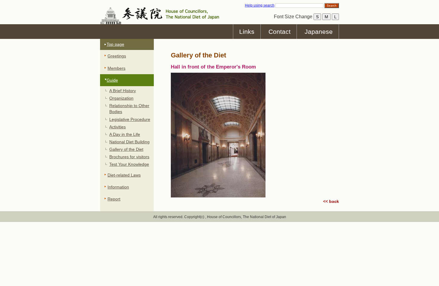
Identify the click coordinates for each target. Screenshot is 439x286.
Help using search (259, 5)
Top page (115, 44)
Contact (279, 31)
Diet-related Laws (124, 175)
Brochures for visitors (129, 156)
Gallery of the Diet (126, 149)
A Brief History (122, 90)
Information (118, 187)
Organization (121, 98)
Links (246, 31)
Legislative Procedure (129, 119)
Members (116, 68)
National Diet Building (129, 141)
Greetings (117, 56)
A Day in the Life (124, 134)
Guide (112, 80)
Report (114, 199)
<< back (331, 201)
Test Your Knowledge (129, 164)
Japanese (319, 31)
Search (332, 5)
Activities (117, 126)
